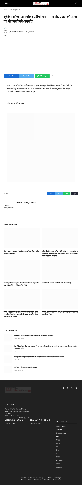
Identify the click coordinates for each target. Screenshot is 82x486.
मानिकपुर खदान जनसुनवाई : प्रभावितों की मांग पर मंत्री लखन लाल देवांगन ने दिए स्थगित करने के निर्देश (21, 284)
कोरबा (57, 436)
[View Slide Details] (41, 147)
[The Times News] (41, 3)
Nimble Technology (54, 478)
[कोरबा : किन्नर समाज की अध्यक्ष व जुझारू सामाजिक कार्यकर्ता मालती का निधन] (60, 299)
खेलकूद (58, 440)
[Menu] (6, 3)
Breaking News (61, 426)
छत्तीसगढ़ (58, 443)
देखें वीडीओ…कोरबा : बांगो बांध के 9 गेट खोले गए (56, 283)
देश (56, 453)
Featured (59, 430)
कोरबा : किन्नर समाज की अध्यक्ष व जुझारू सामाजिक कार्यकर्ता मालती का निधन (60, 313)
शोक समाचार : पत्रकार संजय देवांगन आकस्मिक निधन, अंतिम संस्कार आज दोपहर (21, 252)
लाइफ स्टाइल (59, 467)
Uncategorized (61, 433)
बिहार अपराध (59, 460)
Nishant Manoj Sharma (17, 32)
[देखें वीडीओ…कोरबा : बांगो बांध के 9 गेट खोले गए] (60, 270)
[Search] (76, 3)
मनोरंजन (58, 464)
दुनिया (57, 450)
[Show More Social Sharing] (52, 76)
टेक (57, 447)
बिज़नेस (58, 457)
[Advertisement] (41, 56)
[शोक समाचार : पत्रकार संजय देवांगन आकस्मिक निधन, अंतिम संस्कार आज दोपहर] (22, 238)
